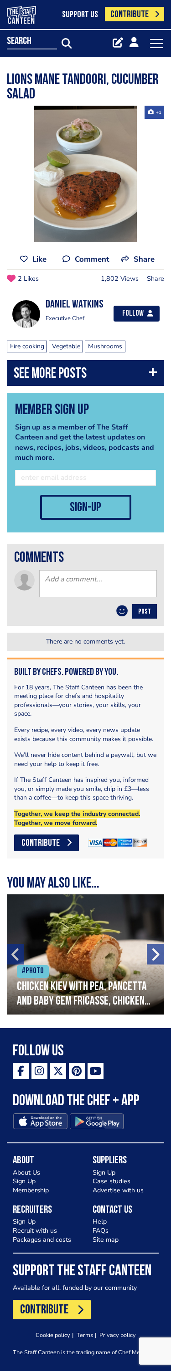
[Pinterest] (77, 1071)
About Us (26, 1172)
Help (100, 1221)
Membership (31, 1190)
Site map (106, 1239)
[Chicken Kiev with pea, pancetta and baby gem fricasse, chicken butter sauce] (85, 954)
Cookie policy (53, 1335)
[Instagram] (39, 1071)
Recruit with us (35, 1230)
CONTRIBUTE (129, 15)
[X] (58, 1071)
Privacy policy (117, 1335)
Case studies (111, 1181)
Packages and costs (42, 1239)
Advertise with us (118, 1190)
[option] (85, 174)
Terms (85, 1335)
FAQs (101, 1230)
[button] (85, 375)
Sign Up (24, 1181)
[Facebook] (21, 1071)
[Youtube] (96, 1071)
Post (144, 611)
